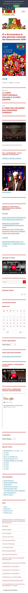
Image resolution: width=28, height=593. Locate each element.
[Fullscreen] (24, 272)
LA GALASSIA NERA (7, 547)
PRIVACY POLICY (8, 495)
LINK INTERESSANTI (10, 493)
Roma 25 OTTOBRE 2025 (11, 457)
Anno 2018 (17, 82)
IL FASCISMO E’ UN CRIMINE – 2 (11, 570)
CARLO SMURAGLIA (6, 192)
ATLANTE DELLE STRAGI (11, 487)
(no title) (6, 453)
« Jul (7, 332)
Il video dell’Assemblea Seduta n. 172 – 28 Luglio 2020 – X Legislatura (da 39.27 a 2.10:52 (13, 243)
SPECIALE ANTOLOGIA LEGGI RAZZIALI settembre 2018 (13, 558)
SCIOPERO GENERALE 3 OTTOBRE (13, 461)
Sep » (20, 332)
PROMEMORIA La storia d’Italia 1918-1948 (13, 563)
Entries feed (7, 509)
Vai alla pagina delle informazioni (11, 356)
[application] (14, 267)
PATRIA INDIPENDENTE (10, 483)
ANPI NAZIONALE (9, 481)
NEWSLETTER (8, 485)
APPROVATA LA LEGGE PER (10, 223)
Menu (23, 11)
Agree (16, 6)
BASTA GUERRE (6, 529)
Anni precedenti (6, 533)
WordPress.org (8, 513)
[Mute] (21, 272)
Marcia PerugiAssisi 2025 (11, 459)
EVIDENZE (5, 526)
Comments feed (8, 511)
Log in (5, 506)
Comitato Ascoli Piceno (8, 540)
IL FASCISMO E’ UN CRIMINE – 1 (11, 566)
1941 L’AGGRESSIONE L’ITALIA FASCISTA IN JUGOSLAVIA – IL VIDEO (13, 584)
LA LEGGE (5, 237)
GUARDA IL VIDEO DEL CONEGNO (11, 158)
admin (5, 82)
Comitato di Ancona (8, 537)
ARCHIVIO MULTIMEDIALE (9, 554)
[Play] (4, 272)
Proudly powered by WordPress (10, 590)
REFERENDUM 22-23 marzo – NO (13, 450)
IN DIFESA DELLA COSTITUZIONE (11, 577)
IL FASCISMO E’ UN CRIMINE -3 (11, 573)
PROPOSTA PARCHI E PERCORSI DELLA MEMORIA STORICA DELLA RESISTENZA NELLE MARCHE (13, 521)
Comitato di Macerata (8, 544)
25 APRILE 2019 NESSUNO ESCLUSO (12, 580)
